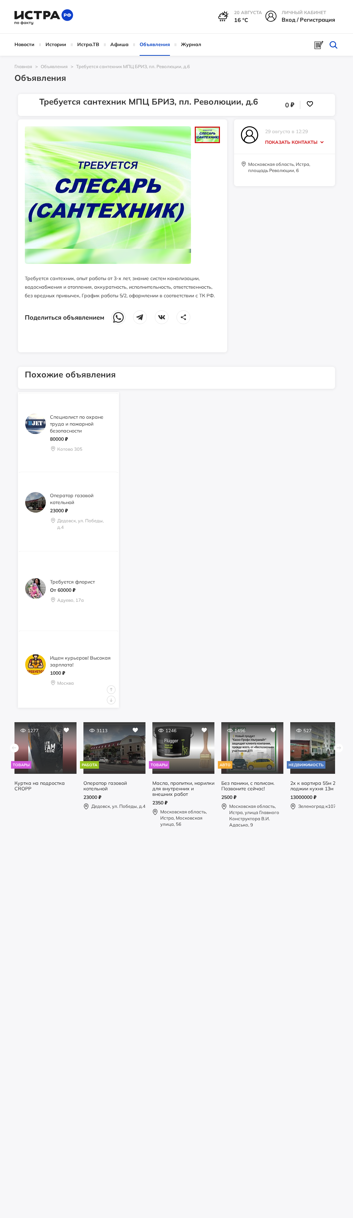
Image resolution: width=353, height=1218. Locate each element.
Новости (24, 44)
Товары (21, 764)
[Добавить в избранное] (309, 105)
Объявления (155, 44)
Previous (111, 689)
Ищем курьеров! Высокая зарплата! (80, 660)
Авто (225, 764)
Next (111, 700)
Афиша (119, 44)
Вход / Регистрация (308, 19)
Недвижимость (306, 764)
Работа (89, 764)
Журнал (191, 44)
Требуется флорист (72, 582)
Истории (56, 44)
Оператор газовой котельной (71, 498)
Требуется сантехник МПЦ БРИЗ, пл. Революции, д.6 (133, 66)
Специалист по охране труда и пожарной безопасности (76, 424)
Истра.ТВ (88, 44)
